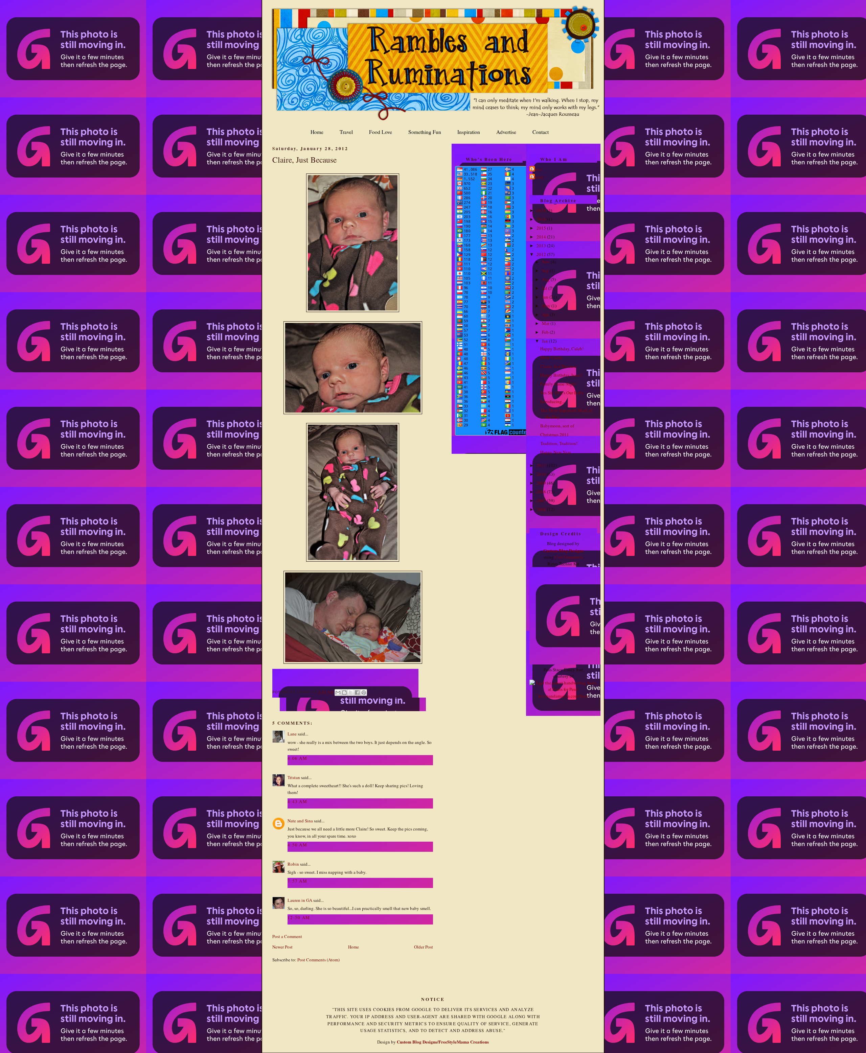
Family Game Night (558, 384)
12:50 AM (299, 917)
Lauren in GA (300, 900)
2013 (542, 245)
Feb (546, 332)
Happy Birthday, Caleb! (562, 349)
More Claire (551, 357)
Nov (546, 262)
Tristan (294, 777)
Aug (546, 279)
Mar (546, 323)
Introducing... (552, 401)
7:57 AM (297, 881)
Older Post (423, 947)
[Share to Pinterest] (363, 692)
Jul (545, 288)
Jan (545, 341)
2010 (542, 474)
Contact (540, 131)
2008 (542, 492)
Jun (545, 297)
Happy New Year (555, 452)
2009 (542, 483)
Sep (546, 270)
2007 (542, 500)
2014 (542, 237)
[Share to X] (350, 692)
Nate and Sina (300, 821)
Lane (292, 734)
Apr (546, 314)
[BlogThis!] (344, 692)
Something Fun (424, 131)
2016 (542, 219)
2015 (542, 228)
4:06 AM (297, 758)
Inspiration (468, 131)
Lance (536, 169)
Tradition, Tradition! (558, 443)
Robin (293, 864)
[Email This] (338, 692)
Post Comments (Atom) (318, 960)
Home (317, 131)
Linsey (537, 177)
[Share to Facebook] (357, 692)
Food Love (380, 131)
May (546, 306)
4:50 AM (297, 845)
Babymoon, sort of (557, 426)
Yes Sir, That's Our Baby (562, 393)
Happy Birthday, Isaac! (561, 375)
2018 (542, 210)
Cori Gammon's (569, 557)
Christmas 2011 (554, 434)
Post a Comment (287, 936)
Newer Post (282, 947)
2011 (542, 465)
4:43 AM (297, 801)
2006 (542, 509)
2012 (542, 254)
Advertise (506, 131)
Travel (346, 131)
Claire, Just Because (304, 159)
